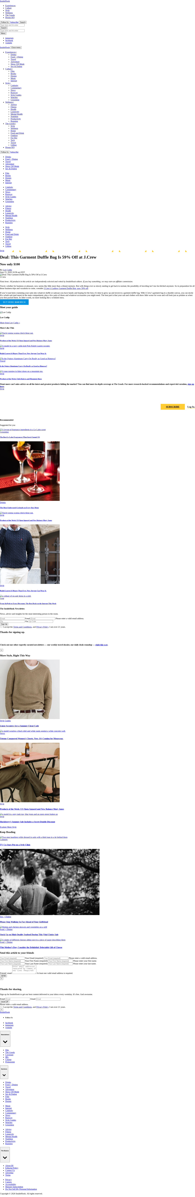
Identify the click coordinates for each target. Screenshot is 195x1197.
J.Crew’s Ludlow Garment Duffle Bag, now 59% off (66, 288)
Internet (14, 81)
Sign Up (4, 624)
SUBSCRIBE (172, 406)
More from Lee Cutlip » (10, 323)
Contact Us (10, 1170)
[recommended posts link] (30, 718)
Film (12, 71)
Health (13, 109)
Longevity (15, 112)
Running (14, 121)
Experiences (10, 5)
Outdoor (14, 135)
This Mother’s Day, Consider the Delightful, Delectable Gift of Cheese (31, 947)
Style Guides (16, 95)
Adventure (15, 62)
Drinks (13, 54)
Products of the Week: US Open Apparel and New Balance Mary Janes (26, 341)
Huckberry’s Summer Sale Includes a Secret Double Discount (27, 822)
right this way (101, 645)
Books (13, 73)
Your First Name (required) (36, 961)
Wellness (9, 13)
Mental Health (17, 114)
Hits (7, 1050)
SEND (3, 976)
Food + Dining (17, 57)
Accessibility (10, 1184)
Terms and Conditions (22, 627)
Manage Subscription (14, 1187)
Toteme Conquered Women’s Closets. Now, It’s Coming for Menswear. (31, 738)
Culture (8, 8)
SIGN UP (4, 1002)
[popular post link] (23, 429)
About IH (9, 1165)
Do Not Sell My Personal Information (21, 1189)
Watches (14, 97)
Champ (8, 1059)
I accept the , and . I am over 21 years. (34, 627)
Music (13, 78)
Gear (2, 598)
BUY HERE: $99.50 (14, 302)
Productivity (16, 119)
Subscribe (14, 22)
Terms (7, 1175)
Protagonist (10, 1062)
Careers (8, 1182)
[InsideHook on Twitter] (193, 399)
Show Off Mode (17, 64)
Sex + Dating (5, 917)
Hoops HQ (10, 17)
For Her (14, 138)
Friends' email (6, 973)
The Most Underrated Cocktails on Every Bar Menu (19, 508)
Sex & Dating (16, 66)
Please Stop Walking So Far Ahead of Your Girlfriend (24, 922)
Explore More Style (8, 827)
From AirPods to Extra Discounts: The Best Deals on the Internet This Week (28, 604)
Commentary (16, 88)
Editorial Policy (11, 1168)
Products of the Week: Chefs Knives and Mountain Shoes (21, 379)
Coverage (9, 1055)
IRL (7, 1057)
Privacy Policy (42, 627)
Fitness (13, 107)
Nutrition (14, 116)
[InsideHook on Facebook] (186, 399)
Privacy (8, 1179)
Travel (13, 59)
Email (27, 618)
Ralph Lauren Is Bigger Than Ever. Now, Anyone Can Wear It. (23, 353)
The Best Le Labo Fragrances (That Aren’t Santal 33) (20, 437)
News (13, 90)
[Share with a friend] (180, 399)
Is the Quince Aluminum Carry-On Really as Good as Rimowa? (23, 366)
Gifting (14, 145)
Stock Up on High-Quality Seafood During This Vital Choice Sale (29, 934)
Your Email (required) (34, 958)
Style (7, 10)
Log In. (191, 406)
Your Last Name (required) (36, 964)
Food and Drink (17, 133)
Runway (14, 93)
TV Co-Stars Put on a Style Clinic (15, 845)
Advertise (9, 1173)
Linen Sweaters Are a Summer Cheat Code (19, 726)
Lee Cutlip (7, 270)
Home (13, 131)
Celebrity (14, 85)
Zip (26, 621)
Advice (14, 104)
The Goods (10, 15)
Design (14, 76)
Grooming (15, 100)
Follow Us (5, 22)
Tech (13, 140)
